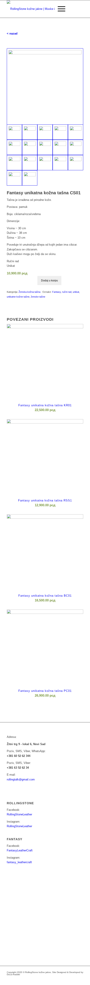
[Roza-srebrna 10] (75, 147)
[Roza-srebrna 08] (45, 147)
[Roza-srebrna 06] (14, 147)
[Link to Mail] (67, 979)
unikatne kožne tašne (18, 296)
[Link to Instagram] (60, 979)
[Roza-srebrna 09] (60, 147)
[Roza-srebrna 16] (14, 178)
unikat (76, 292)
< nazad (12, 33)
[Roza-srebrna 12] (29, 162)
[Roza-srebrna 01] (45, 86)
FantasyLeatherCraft (20, 850)
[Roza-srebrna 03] (45, 132)
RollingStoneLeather (19, 814)
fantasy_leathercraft (19, 862)
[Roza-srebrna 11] (14, 162)
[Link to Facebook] (53, 979)
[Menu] (59, 9)
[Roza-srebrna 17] (29, 178)
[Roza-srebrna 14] (60, 162)
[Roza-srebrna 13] (45, 162)
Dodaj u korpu (49, 280)
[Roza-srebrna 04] (60, 132)
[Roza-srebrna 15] (75, 162)
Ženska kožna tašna (29, 292)
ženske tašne (38, 296)
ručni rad (66, 292)
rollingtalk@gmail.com (21, 779)
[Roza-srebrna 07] (29, 147)
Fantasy (56, 292)
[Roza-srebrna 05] (75, 132)
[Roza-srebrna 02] (29, 132)
